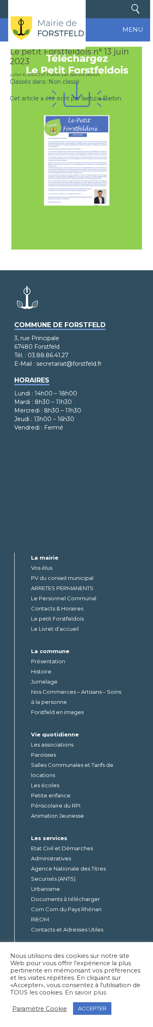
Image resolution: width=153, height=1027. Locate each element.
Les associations (52, 744)
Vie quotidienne (55, 734)
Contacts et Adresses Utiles (67, 929)
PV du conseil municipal (62, 578)
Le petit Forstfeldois (57, 618)
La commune (50, 651)
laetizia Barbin (85, 74)
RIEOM (40, 919)
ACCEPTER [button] (92, 1008)
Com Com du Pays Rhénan (66, 909)
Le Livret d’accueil (55, 628)
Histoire (41, 671)
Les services (49, 838)
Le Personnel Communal (63, 598)
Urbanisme (45, 889)
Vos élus (41, 568)
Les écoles (45, 785)
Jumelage (44, 681)
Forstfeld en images (57, 712)
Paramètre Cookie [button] (39, 1008)
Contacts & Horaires (57, 608)
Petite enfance (51, 795)
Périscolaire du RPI (55, 805)
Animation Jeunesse (57, 815)
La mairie (44, 557)
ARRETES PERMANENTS (62, 588)
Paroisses (43, 754)
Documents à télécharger (65, 899)
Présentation (48, 661)
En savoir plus (85, 992)
